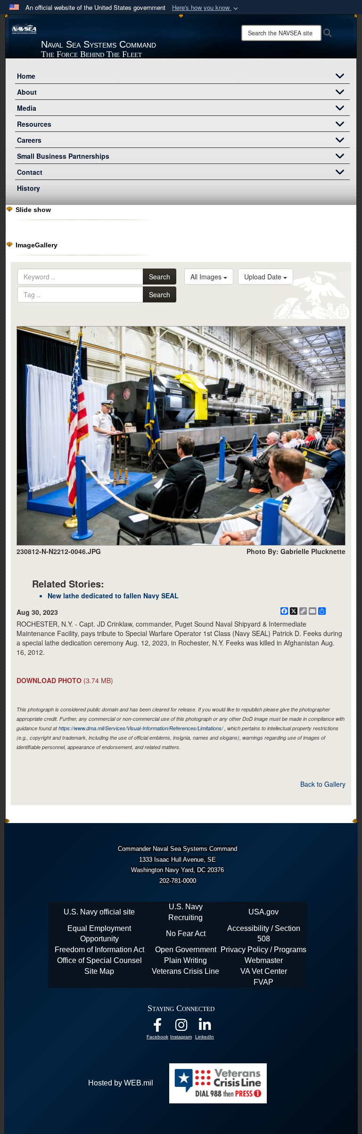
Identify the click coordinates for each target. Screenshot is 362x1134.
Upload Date (263, 276)
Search (159, 276)
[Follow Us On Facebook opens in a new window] (157, 1027)
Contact (29, 172)
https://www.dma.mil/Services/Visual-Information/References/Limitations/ (140, 728)
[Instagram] (181, 1027)
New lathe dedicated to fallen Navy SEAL (113, 595)
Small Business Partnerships (63, 156)
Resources (34, 124)
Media (26, 108)
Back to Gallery (323, 784)
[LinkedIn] (204, 1027)
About (27, 92)
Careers (29, 140)
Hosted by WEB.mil (120, 1083)
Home (26, 76)
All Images (206, 276)
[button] (206, 8)
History (28, 188)
